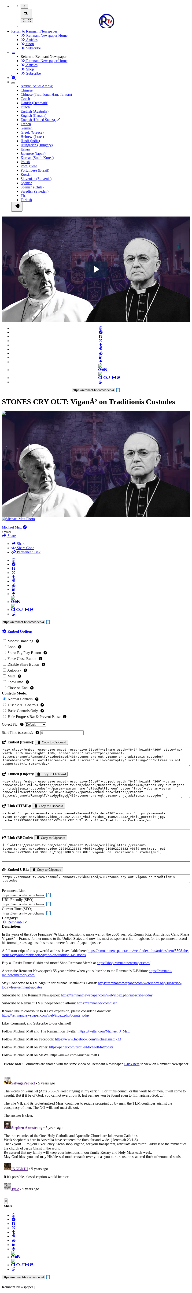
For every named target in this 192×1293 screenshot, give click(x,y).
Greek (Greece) (32, 132)
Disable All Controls (23, 705)
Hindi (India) (30, 141)
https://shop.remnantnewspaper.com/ (123, 963)
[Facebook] (100, 336)
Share (20, 544)
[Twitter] (100, 341)
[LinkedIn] (100, 358)
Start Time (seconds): (18, 733)
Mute (11, 676)
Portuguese (29, 166)
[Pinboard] (100, 362)
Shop (29, 44)
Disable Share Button (23, 664)
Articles (31, 40)
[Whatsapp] (100, 328)
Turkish (26, 200)
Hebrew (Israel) (32, 137)
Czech (25, 99)
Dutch (25, 107)
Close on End (18, 688)
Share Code (25, 548)
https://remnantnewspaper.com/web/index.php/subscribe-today (107, 995)
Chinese (27, 90)
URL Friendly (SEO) (17, 900)
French (26, 124)
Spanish (26, 183)
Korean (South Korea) (37, 158)
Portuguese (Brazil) (35, 170)
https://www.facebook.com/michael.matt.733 (88, 1039)
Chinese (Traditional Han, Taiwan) (46, 94)
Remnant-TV (17, 922)
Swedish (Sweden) (34, 191)
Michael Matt (12, 527)
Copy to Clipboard (53, 742)
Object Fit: (10, 724)
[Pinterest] (100, 349)
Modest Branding (20, 641)
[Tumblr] (100, 345)
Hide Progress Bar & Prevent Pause (34, 717)
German (27, 128)
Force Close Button (22, 659)
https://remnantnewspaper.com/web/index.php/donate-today (46, 1015)
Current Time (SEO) (17, 909)
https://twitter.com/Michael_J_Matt (103, 1031)
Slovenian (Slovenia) (36, 179)
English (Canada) (33, 116)
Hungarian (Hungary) (37, 145)
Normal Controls (20, 699)
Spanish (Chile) (32, 187)
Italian (25, 149)
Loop (11, 647)
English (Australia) (34, 111)
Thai (24, 196)
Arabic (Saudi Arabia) (37, 86)
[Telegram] (100, 332)
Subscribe (33, 48)
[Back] (24, 6)
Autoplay (14, 670)
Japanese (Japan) (33, 153)
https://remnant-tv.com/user (97, 1003)
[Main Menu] (26, 13)
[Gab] (100, 370)
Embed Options (19, 631)
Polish (25, 162)
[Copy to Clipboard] (100, 382)
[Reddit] (100, 353)
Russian (26, 174)
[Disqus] (96, 1133)
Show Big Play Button (24, 653)
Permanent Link (28, 552)
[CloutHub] (100, 378)
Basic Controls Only (23, 711)
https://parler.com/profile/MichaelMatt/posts (81, 1047)
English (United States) (38, 120)
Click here (132, 1064)
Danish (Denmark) (34, 103)
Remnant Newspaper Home (46, 35)
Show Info (15, 682)
